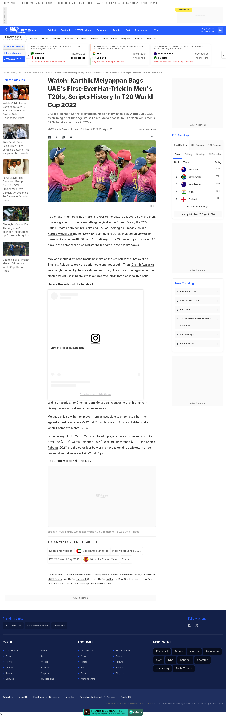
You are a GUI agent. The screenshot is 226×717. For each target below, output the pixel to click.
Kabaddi (185, 659)
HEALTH (81, 3)
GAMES (99, 3)
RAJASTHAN (132, 3)
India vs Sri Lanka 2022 (126, 550)
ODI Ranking (197, 145)
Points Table (110, 38)
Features (45, 667)
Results (45, 656)
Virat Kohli (185, 309)
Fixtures (82, 38)
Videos (69, 38)
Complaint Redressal (91, 697)
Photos (57, 38)
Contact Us (126, 697)
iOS (109, 583)
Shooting (202, 659)
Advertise (8, 697)
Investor (70, 697)
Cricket (51, 30)
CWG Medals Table (190, 300)
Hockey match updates (106, 574)
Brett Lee (54, 442)
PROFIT (24, 3)
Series (44, 650)
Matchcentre (88, 678)
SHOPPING (111, 3)
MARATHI (153, 3)
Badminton (141, 30)
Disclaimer (54, 697)
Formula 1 (102, 30)
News (45, 38)
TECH (90, 3)
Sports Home (9, 72)
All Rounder (215, 154)
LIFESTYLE (70, 3)
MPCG (144, 3)
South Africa (195, 177)
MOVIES (40, 3)
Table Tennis (184, 668)
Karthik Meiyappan (60, 233)
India (191, 191)
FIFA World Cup (188, 291)
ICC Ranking (47, 678)
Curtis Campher (82, 442)
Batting (188, 154)
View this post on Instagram (67, 347)
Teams (9, 673)
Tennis (116, 30)
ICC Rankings (187, 334)
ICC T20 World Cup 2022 (31, 72)
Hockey (194, 651)
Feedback (38, 697)
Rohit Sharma (187, 343)
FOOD (60, 3)
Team (177, 154)
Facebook (81, 579)
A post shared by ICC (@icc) (95, 393)
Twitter (109, 579)
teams (95, 38)
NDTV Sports (55, 579)
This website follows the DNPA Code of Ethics (130, 703)
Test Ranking (181, 145)
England (193, 199)
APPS (121, 3)
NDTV (6, 3)
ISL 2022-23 (87, 650)
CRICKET (50, 3)
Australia (193, 169)
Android (99, 583)
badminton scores (130, 574)
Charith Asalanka (142, 264)
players (125, 38)
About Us (23, 697)
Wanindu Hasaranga (117, 442)
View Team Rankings (198, 206)
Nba (170, 659)
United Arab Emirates (95, 550)
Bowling (200, 154)
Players (45, 673)
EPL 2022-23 (123, 650)
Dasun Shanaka (93, 259)
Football (65, 30)
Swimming (162, 668)
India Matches (13, 53)
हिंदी (32, 3)
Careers (111, 697)
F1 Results (147, 574)
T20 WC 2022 (13, 38)
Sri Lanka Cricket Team (104, 559)
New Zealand (195, 184)
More (150, 38)
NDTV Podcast (83, 30)
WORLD (15, 3)
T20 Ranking (214, 145)
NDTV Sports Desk (57, 129)
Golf (127, 30)
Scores (34, 38)
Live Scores (12, 650)
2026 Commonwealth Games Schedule (195, 322)
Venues (138, 38)
